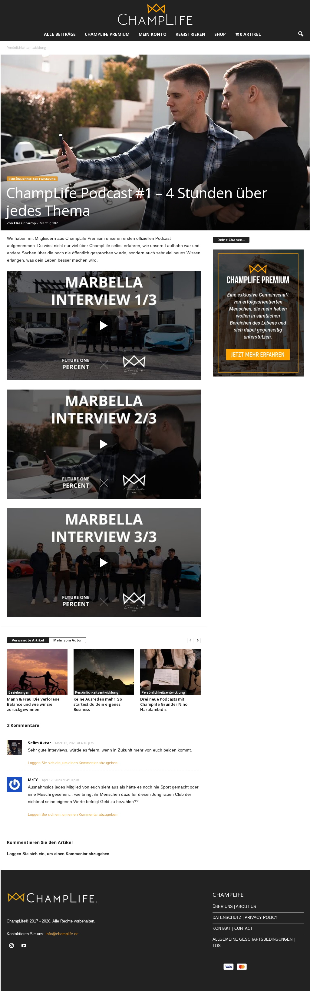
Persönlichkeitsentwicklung (32, 179)
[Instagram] (13, 946)
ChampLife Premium (107, 34)
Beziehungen (18, 692)
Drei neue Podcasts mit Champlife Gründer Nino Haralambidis (163, 704)
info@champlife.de (62, 934)
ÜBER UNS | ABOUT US (234, 906)
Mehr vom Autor (67, 640)
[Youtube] (24, 946)
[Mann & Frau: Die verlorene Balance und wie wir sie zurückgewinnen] (37, 672)
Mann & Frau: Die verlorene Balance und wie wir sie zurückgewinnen (33, 704)
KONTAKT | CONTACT (233, 928)
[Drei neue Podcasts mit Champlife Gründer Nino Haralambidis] (170, 672)
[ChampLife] (155, 14)
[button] (300, 34)
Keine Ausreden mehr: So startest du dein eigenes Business (98, 704)
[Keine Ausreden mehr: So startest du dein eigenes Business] (104, 672)
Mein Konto (153, 34)
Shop (220, 34)
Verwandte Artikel (28, 640)
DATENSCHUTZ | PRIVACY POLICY (245, 917)
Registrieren (190, 34)
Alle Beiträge (60, 34)
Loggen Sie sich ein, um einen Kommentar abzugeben (72, 763)
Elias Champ (25, 223)
